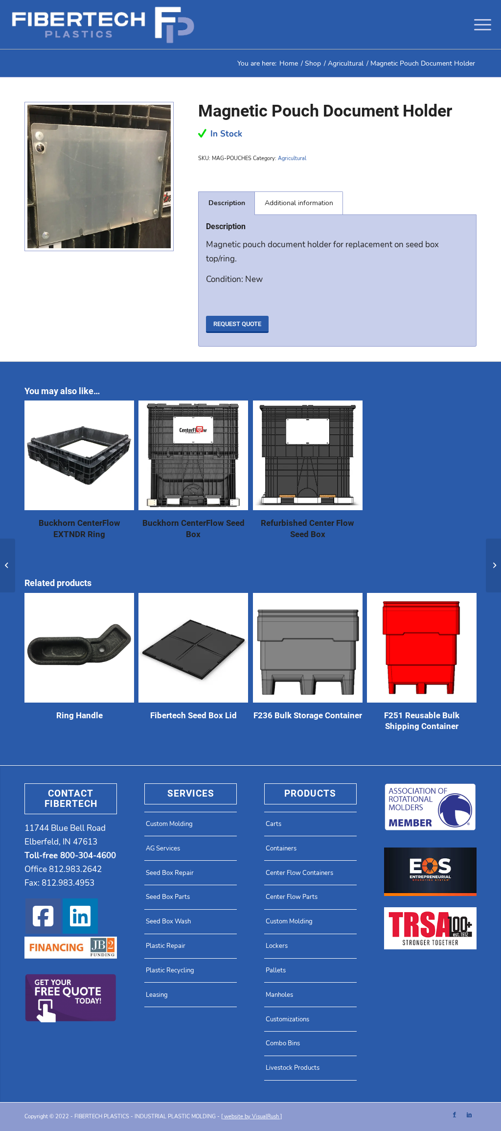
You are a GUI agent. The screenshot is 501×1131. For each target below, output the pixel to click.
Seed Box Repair (170, 873)
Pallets (276, 970)
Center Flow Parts (292, 897)
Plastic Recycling (170, 970)
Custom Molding (169, 824)
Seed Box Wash (168, 921)
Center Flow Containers (299, 873)
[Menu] (479, 24)
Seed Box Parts (168, 897)
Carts (273, 824)
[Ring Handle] (493, 565)
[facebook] (43, 916)
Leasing (157, 994)
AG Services (163, 848)
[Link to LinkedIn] (469, 1114)
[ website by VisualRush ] (251, 1116)
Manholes (279, 994)
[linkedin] (80, 916)
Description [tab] (226, 203)
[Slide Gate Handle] (7, 565)
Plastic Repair (165, 946)
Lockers (277, 946)
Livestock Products (292, 1067)
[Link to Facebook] (454, 1114)
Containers (281, 848)
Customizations (287, 1019)
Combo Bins (283, 1043)
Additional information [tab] (299, 203)
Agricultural (292, 158)
